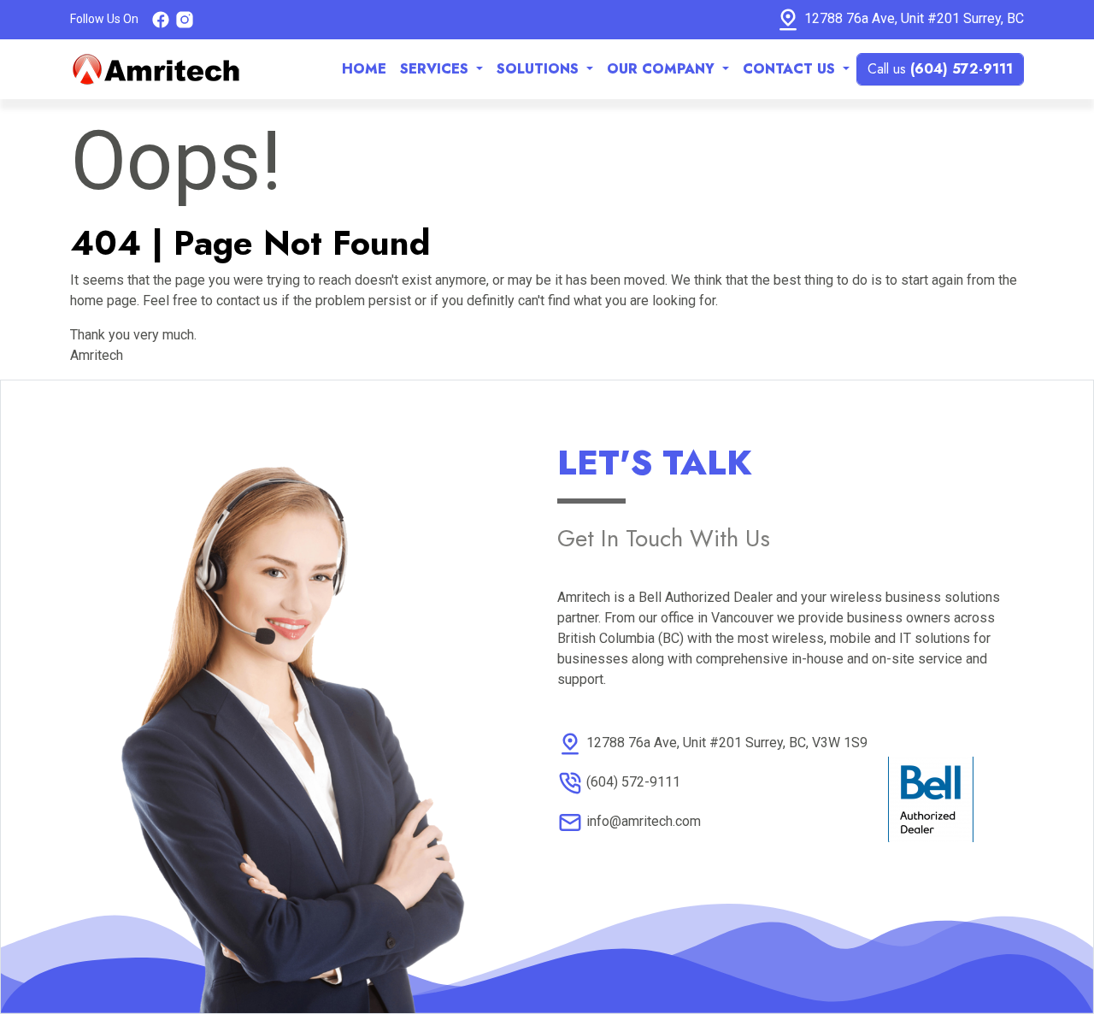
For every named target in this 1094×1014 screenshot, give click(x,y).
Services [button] (436, 69)
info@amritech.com (643, 821)
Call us (940, 69)
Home (364, 69)
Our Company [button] (663, 69)
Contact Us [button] (791, 69)
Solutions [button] (540, 69)
